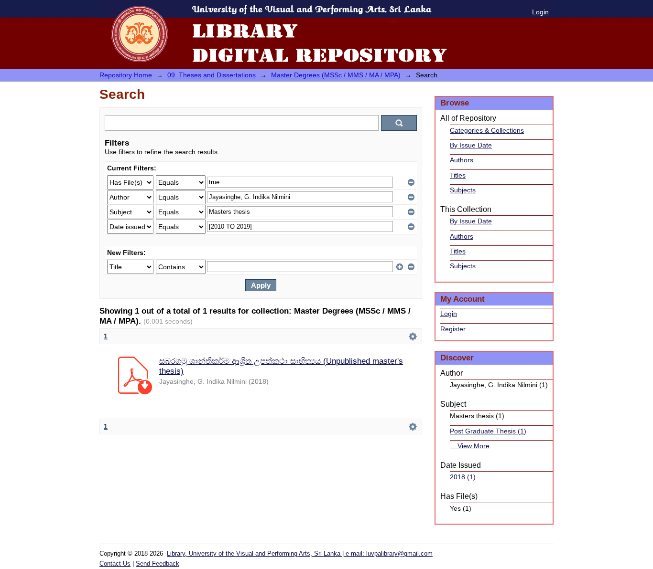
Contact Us (115, 563)
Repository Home (125, 75)
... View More (470, 446)
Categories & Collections (487, 130)
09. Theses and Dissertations (211, 75)
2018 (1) (463, 477)
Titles (458, 175)
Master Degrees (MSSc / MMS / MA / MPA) (336, 75)
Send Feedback (157, 563)
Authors (461, 160)
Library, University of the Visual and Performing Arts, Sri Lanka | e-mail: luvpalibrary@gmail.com (300, 553)
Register (453, 329)
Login (540, 12)
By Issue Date (471, 145)
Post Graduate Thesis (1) (488, 431)
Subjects (463, 190)
